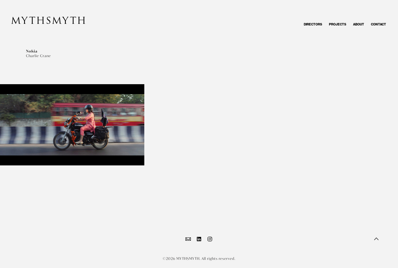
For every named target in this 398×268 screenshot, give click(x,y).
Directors (313, 24)
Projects (337, 24)
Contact (378, 24)
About (358, 24)
